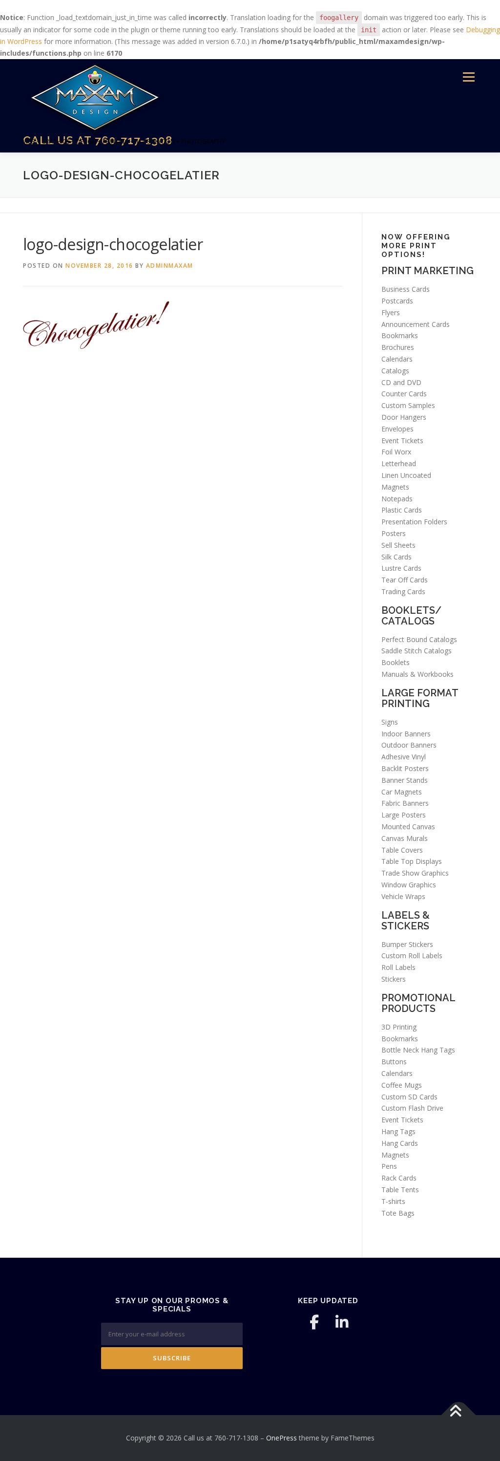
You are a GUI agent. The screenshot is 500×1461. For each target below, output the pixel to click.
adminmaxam (169, 265)
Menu (468, 77)
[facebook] (314, 1322)
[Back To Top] (458, 1415)
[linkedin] (341, 1322)
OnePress (281, 1437)
